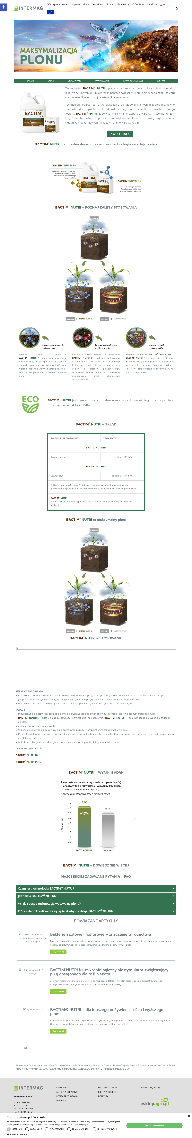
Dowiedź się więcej (80, 1124)
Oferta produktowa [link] (57, 4)
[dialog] (96, 1125)
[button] (68, 4)
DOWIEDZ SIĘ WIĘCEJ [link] (133, 81)
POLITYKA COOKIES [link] (107, 1092)
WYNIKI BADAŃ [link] (102, 81)
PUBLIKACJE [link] (61, 1101)
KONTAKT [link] (160, 81)
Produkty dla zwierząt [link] (118, 4)
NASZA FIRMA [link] (62, 1088)
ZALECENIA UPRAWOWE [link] (67, 1092)
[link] (3, 7)
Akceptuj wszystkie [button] (154, 1125)
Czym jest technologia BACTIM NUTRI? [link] (46, 888)
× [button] (189, 1116)
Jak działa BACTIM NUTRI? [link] (37, 896)
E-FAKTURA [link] (103, 1096)
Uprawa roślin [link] (79, 4)
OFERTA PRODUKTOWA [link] (67, 1096)
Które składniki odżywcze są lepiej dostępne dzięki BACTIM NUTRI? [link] (66, 911)
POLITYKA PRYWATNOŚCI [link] (109, 1088)
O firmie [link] (136, 4)
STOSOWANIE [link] (74, 81)
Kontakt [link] (150, 4)
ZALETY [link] (30, 81)
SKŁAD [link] (51, 81)
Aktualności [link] (98, 4)
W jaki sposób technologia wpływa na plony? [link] (49, 903)
